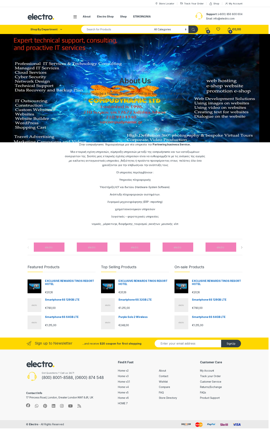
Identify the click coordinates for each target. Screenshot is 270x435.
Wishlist (163, 381)
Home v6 (123, 397)
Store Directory (168, 397)
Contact (163, 376)
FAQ (161, 392)
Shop (216, 3)
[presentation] (241, 247)
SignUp (231, 343)
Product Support (210, 397)
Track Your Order (194, 3)
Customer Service (210, 381)
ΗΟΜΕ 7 (123, 403)
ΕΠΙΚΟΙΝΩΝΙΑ (142, 16)
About (87, 16)
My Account (235, 3)
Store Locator (166, 3)
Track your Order (210, 376)
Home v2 (123, 370)
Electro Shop (105, 16)
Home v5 (123, 392)
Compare (164, 386)
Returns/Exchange (211, 386)
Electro (33, 424)
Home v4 (123, 386)
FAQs (203, 392)
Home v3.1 (124, 381)
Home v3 (123, 376)
